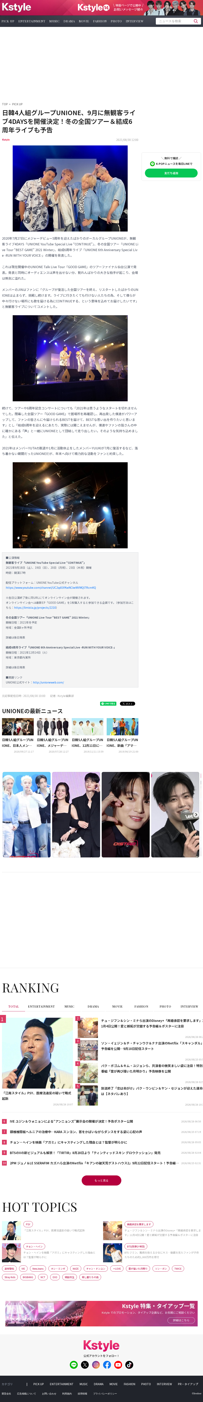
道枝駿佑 (9, 1268)
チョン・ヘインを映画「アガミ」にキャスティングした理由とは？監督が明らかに (68, 1142)
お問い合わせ (49, 1393)
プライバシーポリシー (105, 1393)
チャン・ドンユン (95, 1268)
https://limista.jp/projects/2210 (35, 607)
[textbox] (178, 21)
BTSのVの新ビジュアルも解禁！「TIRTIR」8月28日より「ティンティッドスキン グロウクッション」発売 (85, 1152)
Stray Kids (10, 1277)
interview (135, 21)
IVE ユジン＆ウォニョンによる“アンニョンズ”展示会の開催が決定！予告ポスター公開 (71, 1121)
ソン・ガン (161, 1268)
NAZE (76, 1268)
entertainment (31, 21)
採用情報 (82, 1393)
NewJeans (38, 1268)
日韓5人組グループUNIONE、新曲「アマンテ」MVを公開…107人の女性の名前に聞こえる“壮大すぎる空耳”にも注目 (122, 742)
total (13, 1006)
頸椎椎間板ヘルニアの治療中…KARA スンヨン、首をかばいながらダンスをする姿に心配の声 (76, 1131)
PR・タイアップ (188, 1384)
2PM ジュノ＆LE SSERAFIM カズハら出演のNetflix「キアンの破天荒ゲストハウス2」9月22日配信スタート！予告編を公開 (94, 1163)
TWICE (178, 1268)
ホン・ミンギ (58, 1268)
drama (69, 21)
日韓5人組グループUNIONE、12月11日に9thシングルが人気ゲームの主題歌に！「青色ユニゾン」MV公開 (87, 742)
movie (84, 21)
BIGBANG (28, 1277)
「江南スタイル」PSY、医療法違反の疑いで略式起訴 (36, 1096)
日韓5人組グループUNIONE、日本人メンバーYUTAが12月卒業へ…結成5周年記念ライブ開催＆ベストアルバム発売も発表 (18, 742)
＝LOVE (117, 1268)
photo (116, 21)
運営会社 (6, 1393)
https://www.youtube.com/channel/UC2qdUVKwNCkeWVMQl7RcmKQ (51, 587)
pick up (38, 1384)
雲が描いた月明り (137, 1268)
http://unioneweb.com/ (48, 682)
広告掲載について (26, 1393)
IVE (23, 1268)
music (54, 21)
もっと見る (101, 1180)
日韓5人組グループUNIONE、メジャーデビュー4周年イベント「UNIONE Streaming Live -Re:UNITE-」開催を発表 (52, 742)
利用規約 (67, 1393)
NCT (43, 1277)
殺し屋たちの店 (90, 1277)
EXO (55, 1277)
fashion (100, 21)
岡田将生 (69, 1277)
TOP (5, 104)
